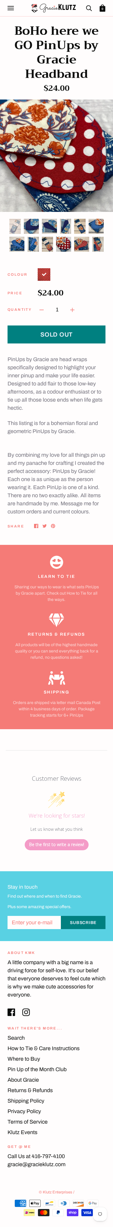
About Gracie (23, 1080)
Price (15, 293)
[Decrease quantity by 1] (42, 309)
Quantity (20, 309)
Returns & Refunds (30, 1090)
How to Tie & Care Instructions (44, 1048)
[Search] (89, 8)
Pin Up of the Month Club (37, 1069)
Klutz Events (22, 1132)
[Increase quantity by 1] (72, 309)
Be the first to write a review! (56, 844)
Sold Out (56, 334)
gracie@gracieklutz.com (36, 1164)
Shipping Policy (26, 1101)
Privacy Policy (24, 1111)
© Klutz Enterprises (55, 1192)
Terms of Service (28, 1122)
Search (16, 1038)
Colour (17, 274)
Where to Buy (24, 1059)
